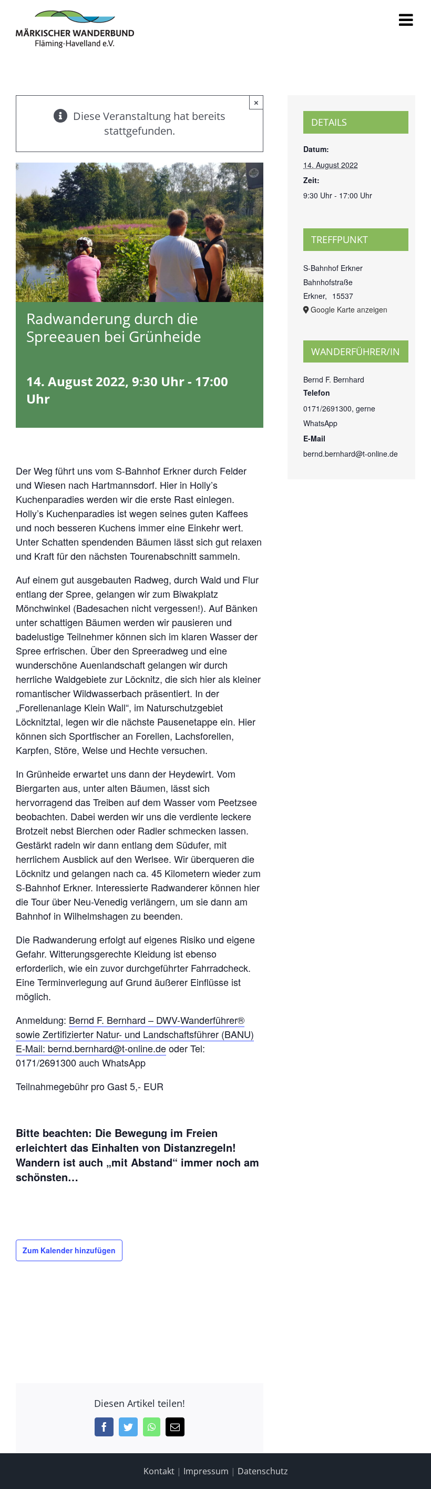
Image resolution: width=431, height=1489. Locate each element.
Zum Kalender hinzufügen (69, 1250)
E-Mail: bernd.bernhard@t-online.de (91, 1048)
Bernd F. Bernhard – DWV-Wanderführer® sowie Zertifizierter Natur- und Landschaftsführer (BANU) (135, 1027)
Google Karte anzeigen (349, 309)
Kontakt (159, 1471)
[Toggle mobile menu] (407, 20)
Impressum (206, 1471)
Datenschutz (263, 1471)
